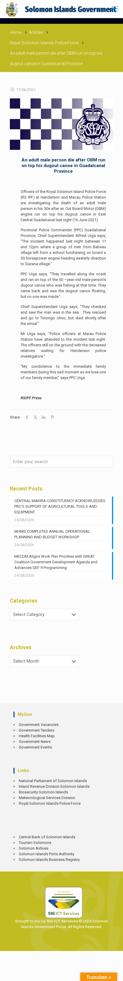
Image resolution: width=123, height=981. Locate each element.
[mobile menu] (115, 9)
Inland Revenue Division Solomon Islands (54, 786)
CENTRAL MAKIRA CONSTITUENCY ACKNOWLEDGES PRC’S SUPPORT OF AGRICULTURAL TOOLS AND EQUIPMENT (59, 506)
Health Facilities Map (37, 736)
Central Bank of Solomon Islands (47, 837)
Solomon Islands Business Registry (49, 859)
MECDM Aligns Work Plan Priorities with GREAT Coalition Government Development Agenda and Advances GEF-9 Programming (55, 562)
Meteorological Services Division (47, 798)
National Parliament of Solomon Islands (53, 781)
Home (15, 32)
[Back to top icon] (114, 972)
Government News (34, 741)
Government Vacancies (39, 724)
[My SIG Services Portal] (61, 8)
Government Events (35, 747)
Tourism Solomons (35, 842)
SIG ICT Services (62, 921)
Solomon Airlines (33, 848)
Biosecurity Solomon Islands (43, 792)
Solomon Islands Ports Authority (46, 854)
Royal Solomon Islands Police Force (44, 42)
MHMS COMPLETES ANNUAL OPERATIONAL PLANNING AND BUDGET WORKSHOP (52, 534)
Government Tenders (36, 730)
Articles (36, 32)
